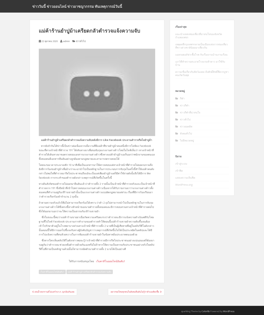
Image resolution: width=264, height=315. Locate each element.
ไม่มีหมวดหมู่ (187, 140)
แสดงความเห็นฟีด (185, 177)
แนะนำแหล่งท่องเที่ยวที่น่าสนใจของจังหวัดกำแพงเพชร (198, 35)
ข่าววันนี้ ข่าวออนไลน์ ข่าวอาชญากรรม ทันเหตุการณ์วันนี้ (77, 6)
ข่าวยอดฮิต (186, 126)
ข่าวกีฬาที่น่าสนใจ (190, 112)
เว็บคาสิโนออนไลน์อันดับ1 (52, 271)
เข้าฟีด (179, 170)
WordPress (228, 311)
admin (66, 41)
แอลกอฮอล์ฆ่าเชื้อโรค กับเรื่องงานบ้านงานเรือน (201, 54)
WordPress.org (184, 184)
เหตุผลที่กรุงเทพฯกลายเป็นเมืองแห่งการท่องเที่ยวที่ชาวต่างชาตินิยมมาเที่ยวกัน (201, 46)
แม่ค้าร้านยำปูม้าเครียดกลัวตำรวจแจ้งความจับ (90, 271)
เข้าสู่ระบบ (181, 163)
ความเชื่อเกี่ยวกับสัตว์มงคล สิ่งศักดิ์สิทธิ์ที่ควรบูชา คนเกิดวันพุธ (202, 73)
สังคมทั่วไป (186, 133)
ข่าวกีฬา (184, 105)
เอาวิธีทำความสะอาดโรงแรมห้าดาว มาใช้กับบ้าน (200, 63)
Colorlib (206, 311)
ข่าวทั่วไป (81, 41)
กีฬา (182, 98)
